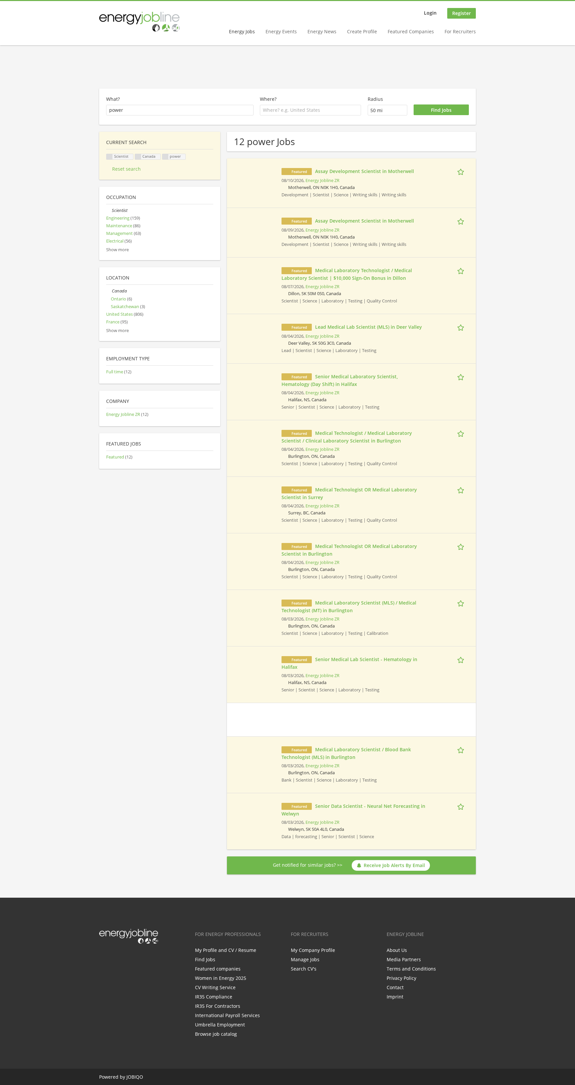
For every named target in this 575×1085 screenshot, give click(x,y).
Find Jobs (205, 959)
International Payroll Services (227, 1015)
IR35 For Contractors (217, 1006)
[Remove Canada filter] (109, 291)
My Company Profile (313, 950)
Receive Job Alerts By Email (394, 865)
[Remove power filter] (165, 157)
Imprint (395, 997)
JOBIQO (134, 1077)
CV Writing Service (215, 987)
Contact (395, 987)
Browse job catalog (216, 1034)
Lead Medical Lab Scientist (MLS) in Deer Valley (368, 327)
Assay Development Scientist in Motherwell (364, 171)
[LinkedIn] (126, 957)
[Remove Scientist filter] (109, 210)
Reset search (126, 169)
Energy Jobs (242, 31)
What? (113, 99)
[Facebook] (104, 957)
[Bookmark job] (462, 171)
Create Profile (362, 31)
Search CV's (303, 969)
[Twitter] (115, 957)
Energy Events (281, 31)
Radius (375, 99)
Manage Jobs (305, 959)
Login (430, 13)
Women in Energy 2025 (220, 978)
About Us (397, 950)
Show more (117, 250)
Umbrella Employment (220, 1024)
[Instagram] (137, 957)
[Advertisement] (287, 67)
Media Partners (404, 959)
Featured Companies (411, 31)
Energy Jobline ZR (322, 180)
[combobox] (310, 110)
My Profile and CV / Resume (225, 950)
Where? (268, 99)
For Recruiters (460, 31)
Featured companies (218, 969)
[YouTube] (146, 957)
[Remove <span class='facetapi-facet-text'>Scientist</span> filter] (109, 157)
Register (461, 13)
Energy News (321, 31)
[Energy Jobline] (139, 22)
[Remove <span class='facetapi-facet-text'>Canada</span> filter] (138, 157)
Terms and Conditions (411, 969)
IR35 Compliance (213, 997)
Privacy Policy (401, 978)
